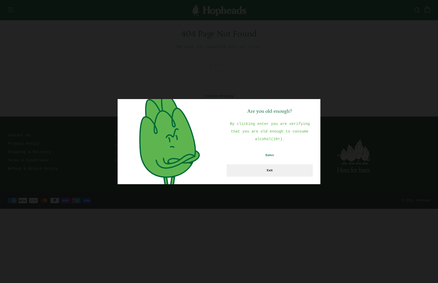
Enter (269, 155)
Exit (270, 170)
